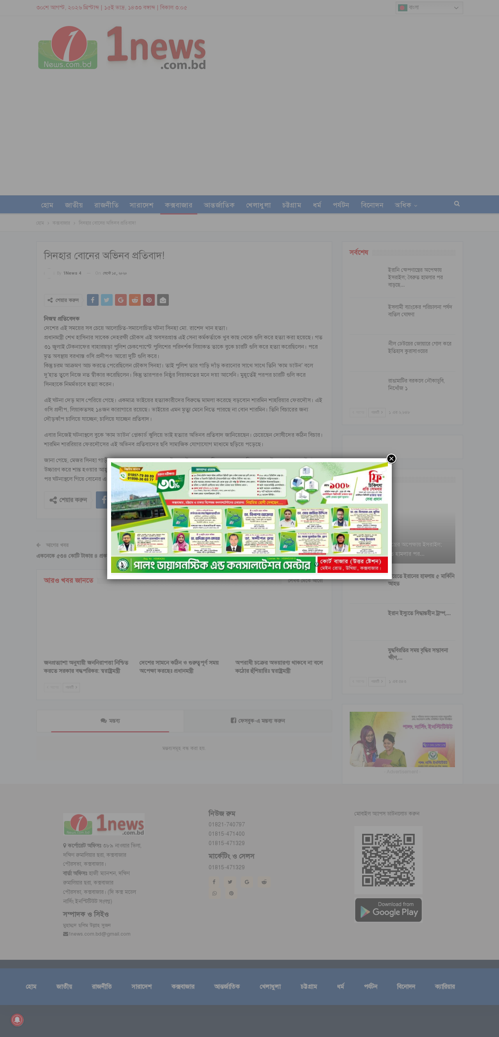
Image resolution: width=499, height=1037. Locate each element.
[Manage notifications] (17, 1020)
